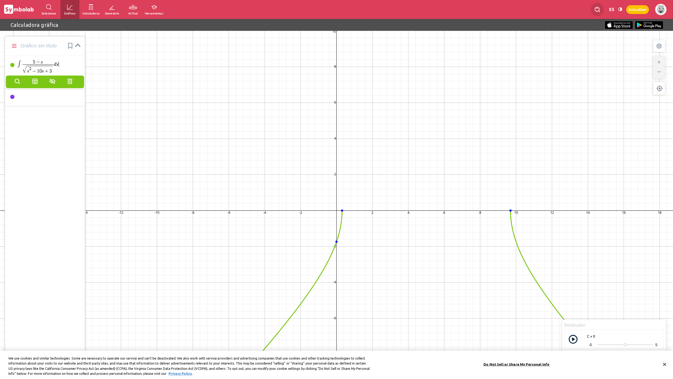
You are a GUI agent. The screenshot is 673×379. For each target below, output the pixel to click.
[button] (70, 46)
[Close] (664, 364)
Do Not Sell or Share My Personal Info (516, 364)
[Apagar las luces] (620, 9)
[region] (336, 365)
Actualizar (637, 9)
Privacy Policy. (180, 373)
